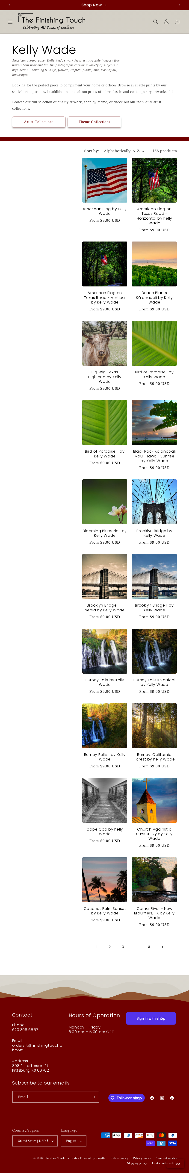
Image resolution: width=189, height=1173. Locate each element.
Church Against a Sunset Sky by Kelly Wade (154, 834)
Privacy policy (142, 1158)
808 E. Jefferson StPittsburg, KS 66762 (30, 1068)
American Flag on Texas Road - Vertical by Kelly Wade (105, 298)
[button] (10, 22)
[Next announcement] (180, 5)
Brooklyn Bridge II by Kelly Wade (154, 608)
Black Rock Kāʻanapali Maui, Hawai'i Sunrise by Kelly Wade (154, 456)
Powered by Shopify (93, 1158)
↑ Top (175, 1163)
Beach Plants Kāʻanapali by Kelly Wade (154, 298)
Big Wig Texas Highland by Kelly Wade (104, 377)
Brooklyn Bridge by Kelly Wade (154, 533)
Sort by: (91, 151)
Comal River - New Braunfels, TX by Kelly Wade (154, 913)
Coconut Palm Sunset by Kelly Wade (105, 911)
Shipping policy (137, 1163)
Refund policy (119, 1158)
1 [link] (97, 947)
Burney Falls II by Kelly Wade (105, 757)
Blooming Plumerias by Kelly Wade (105, 533)
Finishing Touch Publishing (61, 1158)
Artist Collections (39, 122)
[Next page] (162, 947)
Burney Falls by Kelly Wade (105, 682)
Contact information (164, 1163)
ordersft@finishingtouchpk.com (37, 1048)
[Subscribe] (93, 1097)
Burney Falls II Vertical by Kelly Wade (154, 682)
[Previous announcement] (9, 5)
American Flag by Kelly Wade (105, 211)
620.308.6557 (25, 1029)
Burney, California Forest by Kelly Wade (154, 757)
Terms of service (166, 1158)
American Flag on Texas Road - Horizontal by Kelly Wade (154, 216)
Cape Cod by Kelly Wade (104, 832)
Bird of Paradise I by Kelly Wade (154, 374)
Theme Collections (94, 122)
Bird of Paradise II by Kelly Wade (105, 454)
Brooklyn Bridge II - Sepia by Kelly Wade (105, 608)
